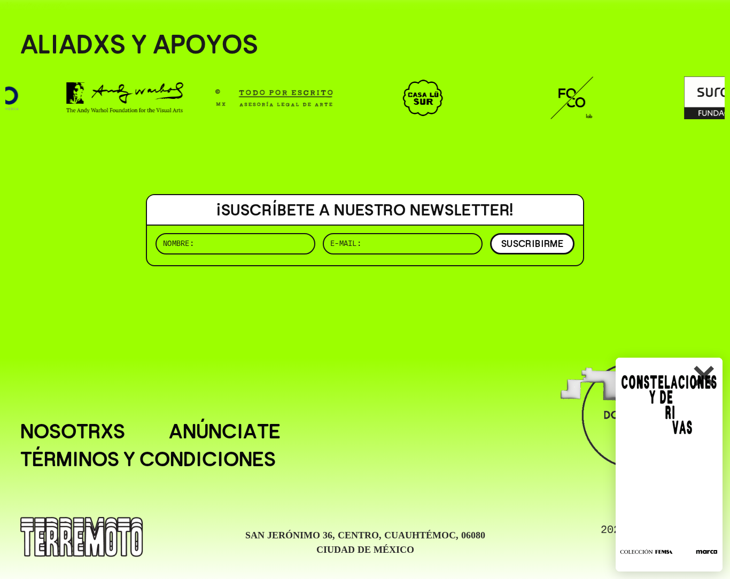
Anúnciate (225, 431)
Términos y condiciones (148, 459)
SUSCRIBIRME (532, 243)
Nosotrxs (72, 431)
